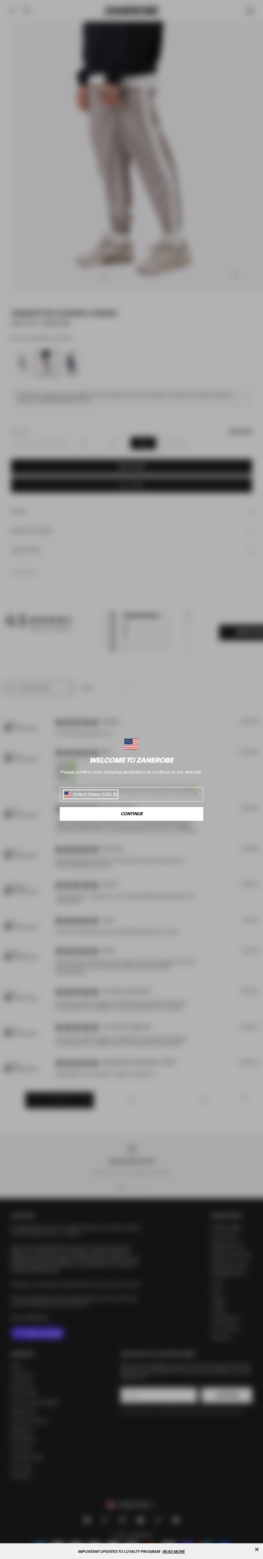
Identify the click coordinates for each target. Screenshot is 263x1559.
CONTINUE (132, 814)
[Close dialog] (256, 1549)
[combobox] (90, 794)
